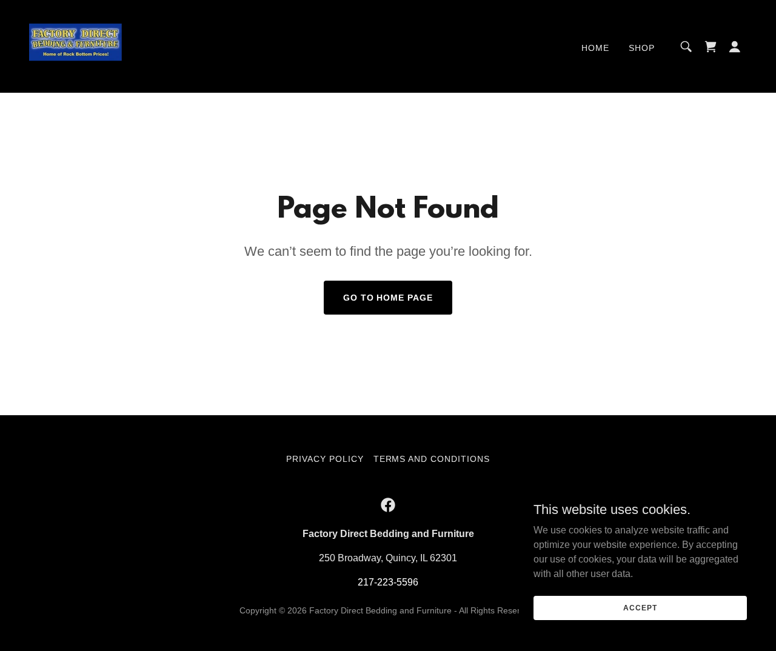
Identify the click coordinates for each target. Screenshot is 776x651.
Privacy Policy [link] (325, 459)
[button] (735, 47)
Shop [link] (642, 48)
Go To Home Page (388, 297)
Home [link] (595, 48)
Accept (640, 607)
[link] (77, 46)
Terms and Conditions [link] (431, 459)
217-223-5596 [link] (388, 582)
